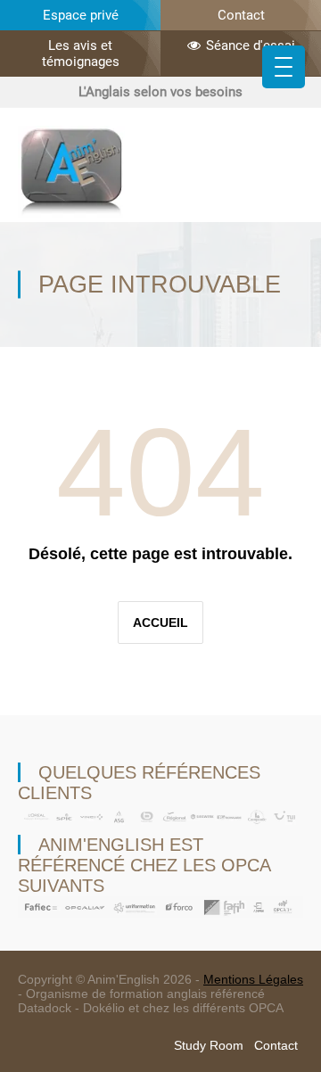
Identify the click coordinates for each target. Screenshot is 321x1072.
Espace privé (81, 15)
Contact (241, 15)
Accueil (160, 622)
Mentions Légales (253, 979)
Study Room (208, 1045)
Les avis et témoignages (80, 53)
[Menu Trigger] (283, 66)
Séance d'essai (250, 45)
